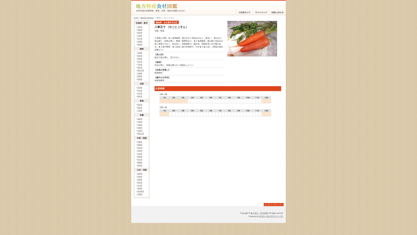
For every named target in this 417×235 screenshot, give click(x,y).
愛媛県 (139, 162)
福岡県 (139, 174)
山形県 (139, 36)
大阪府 (139, 125)
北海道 (139, 27)
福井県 (139, 96)
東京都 (139, 67)
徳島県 (139, 156)
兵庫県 (139, 128)
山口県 (139, 154)
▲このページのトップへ (274, 204)
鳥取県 (139, 142)
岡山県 (139, 148)
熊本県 (139, 182)
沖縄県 (139, 194)
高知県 (139, 165)
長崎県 (139, 179)
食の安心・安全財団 (259, 213)
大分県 (139, 185)
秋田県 (139, 33)
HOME (136, 18)
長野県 (139, 76)
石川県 (139, 93)
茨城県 (139, 53)
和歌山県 (140, 133)
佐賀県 (139, 177)
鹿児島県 (140, 191)
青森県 (139, 30)
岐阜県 (139, 105)
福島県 (139, 44)
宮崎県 (139, 188)
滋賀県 (139, 119)
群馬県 (139, 59)
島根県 (139, 145)
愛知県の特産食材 (146, 18)
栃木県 (139, 56)
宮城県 (139, 41)
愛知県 (139, 108)
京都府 (139, 122)
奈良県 (139, 131)
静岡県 (139, 79)
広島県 (139, 151)
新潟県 (139, 87)
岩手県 (139, 38)
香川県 (139, 159)
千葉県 (139, 64)
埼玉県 (139, 62)
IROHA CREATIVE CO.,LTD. (271, 216)
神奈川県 (140, 70)
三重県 (139, 110)
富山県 (139, 90)
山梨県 (139, 73)
